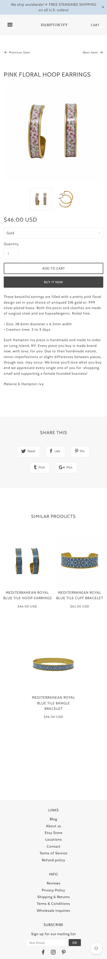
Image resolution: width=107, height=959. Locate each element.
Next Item (91, 52)
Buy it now (53, 282)
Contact (53, 846)
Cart (95, 25)
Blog (53, 819)
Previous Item (19, 52)
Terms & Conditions (53, 903)
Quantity (11, 244)
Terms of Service (53, 853)
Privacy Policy (53, 890)
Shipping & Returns (53, 897)
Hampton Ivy (54, 25)
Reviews (53, 883)
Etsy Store (53, 832)
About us (53, 826)
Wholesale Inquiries (53, 910)
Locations (53, 839)
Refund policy (53, 860)
